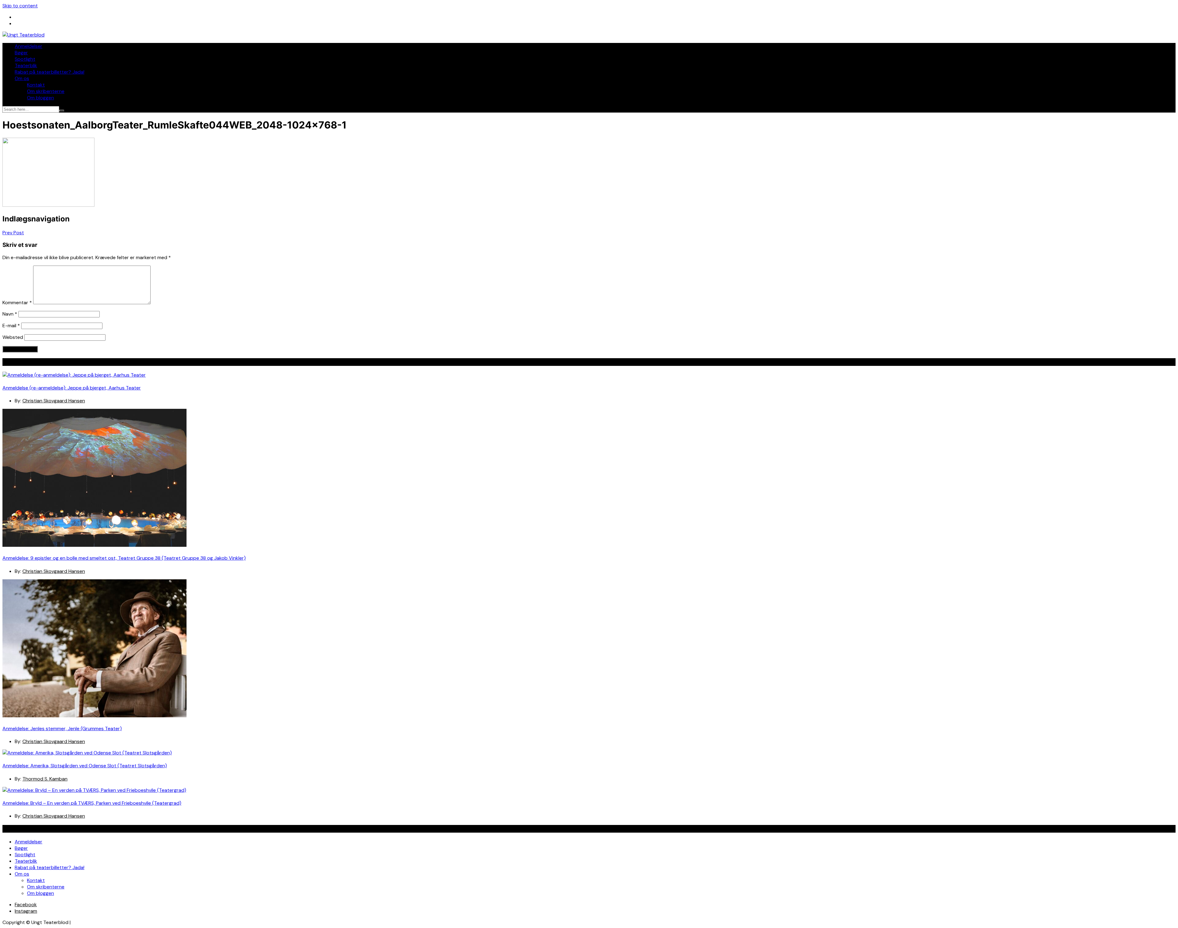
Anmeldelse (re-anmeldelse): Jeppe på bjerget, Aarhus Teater (71, 388)
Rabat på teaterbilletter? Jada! (49, 72)
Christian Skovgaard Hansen (53, 400)
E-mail (11, 325)
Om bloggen (40, 97)
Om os (22, 78)
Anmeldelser (28, 46)
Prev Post (13, 232)
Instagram (26, 911)
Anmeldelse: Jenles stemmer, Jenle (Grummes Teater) (62, 728)
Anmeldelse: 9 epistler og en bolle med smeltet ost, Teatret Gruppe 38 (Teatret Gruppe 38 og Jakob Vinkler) (124, 558)
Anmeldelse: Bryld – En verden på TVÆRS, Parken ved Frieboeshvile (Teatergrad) (91, 803)
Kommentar (17, 302)
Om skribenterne (45, 91)
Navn (9, 314)
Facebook (26, 904)
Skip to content (20, 5)
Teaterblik (26, 65)
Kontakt (36, 85)
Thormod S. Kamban (44, 779)
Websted (12, 337)
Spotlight (25, 59)
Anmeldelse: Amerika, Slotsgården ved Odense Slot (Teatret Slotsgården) (84, 765)
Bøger (21, 52)
